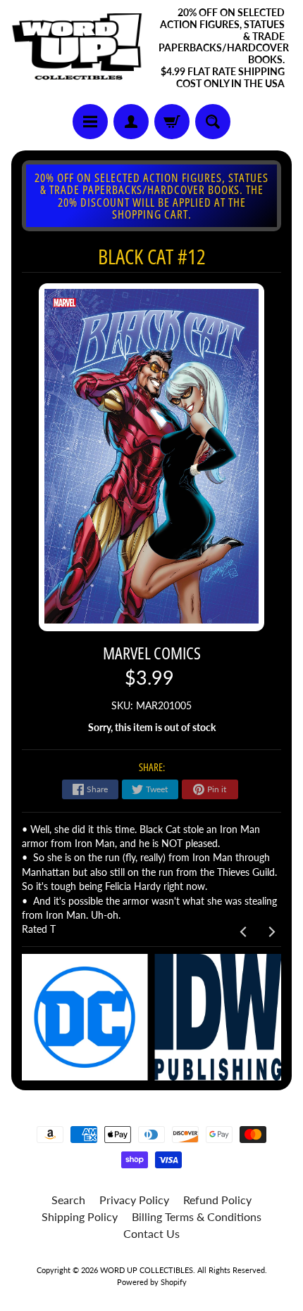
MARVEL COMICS (152, 652)
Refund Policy (217, 1199)
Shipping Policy (80, 1216)
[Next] (270, 931)
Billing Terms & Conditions (196, 1216)
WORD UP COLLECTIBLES (146, 1269)
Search (68, 1199)
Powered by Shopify (152, 1281)
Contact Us (151, 1233)
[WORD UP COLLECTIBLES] (81, 48)
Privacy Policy (134, 1199)
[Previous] (243, 931)
